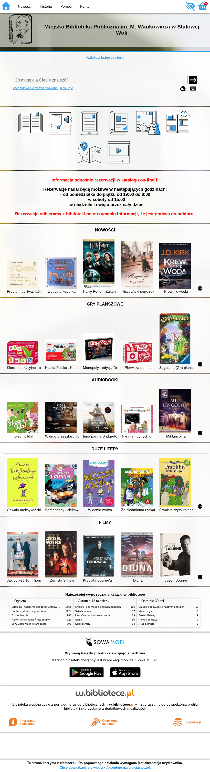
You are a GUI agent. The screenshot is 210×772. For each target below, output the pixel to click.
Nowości (25, 6)
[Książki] (31, 135)
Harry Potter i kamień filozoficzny (31, 619)
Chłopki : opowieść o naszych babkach (98, 606)
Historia (46, 6)
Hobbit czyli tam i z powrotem (29, 611)
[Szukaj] (193, 80)
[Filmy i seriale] (119, 164)
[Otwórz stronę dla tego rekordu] (23, 274)
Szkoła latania (20, 615)
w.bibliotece (121, 704)
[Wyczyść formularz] (183, 88)
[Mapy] (90, 164)
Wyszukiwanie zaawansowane (35, 88)
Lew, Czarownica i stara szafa (29, 623)
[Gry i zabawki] (149, 135)
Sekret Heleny (147, 615)
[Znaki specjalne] (193, 88)
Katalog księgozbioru (105, 57)
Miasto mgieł (146, 611)
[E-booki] (90, 135)
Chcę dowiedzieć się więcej (81, 767)
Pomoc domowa (148, 619)
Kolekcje (66, 88)
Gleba (78, 619)
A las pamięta (146, 623)
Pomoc (66, 6)
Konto (85, 6)
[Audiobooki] (61, 135)
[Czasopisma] (119, 135)
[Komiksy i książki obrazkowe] (179, 135)
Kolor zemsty (82, 623)
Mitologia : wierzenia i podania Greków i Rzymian (40, 606)
